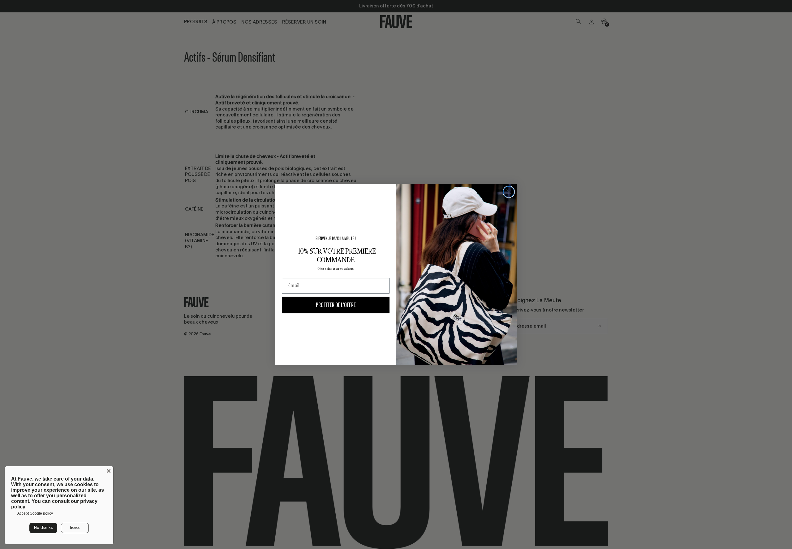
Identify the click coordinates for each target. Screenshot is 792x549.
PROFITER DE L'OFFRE (336, 305)
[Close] (108, 471)
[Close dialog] (508, 191)
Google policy (41, 513)
